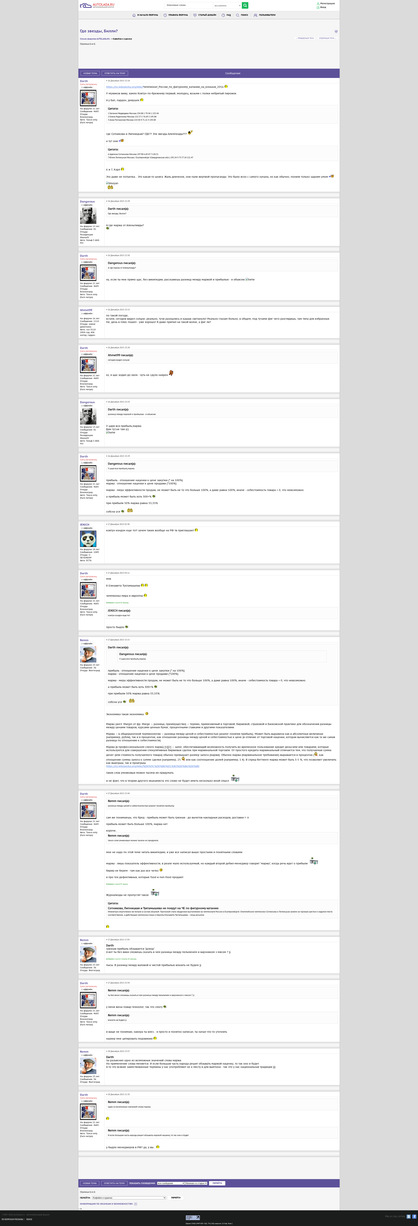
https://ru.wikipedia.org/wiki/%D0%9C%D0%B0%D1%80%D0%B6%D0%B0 (152, 766)
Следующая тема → (327, 38)
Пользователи (267, 15)
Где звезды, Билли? (99, 31)
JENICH (84, 524)
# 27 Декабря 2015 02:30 (118, 524)
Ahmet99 (86, 310)
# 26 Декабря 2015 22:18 (118, 80)
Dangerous (87, 201)
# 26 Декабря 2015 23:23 (118, 402)
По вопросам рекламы (12, 1219)
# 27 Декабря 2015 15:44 (118, 793)
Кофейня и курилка (122, 39)
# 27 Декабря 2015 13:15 (118, 639)
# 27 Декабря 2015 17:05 (118, 939)
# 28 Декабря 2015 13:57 (118, 1051)
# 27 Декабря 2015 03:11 (118, 573)
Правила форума (178, 15)
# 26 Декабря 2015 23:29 (118, 456)
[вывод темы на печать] (336, 32)
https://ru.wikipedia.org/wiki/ (124, 86)
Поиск (244, 15)
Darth (84, 81)
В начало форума (147, 15)
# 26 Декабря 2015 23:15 (118, 309)
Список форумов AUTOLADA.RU (95, 39)
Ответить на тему (114, 73)
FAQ (229, 15)
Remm (84, 640)
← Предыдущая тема (305, 38)
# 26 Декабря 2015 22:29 (118, 201)
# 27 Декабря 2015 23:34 (118, 983)
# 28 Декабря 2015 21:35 (118, 1094)
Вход (323, 7)
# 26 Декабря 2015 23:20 (118, 347)
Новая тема (90, 73)
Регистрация (327, 3)
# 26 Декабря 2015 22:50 (118, 255)
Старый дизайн (207, 15)
